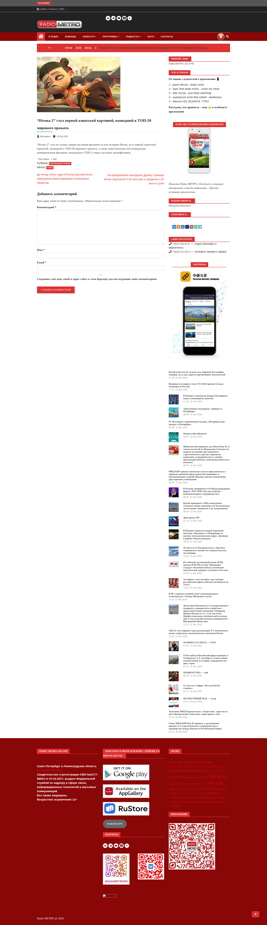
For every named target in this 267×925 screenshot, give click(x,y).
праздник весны (206, 797)
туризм (214, 801)
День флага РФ (191, 517)
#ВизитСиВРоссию (178, 766)
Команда (70, 36)
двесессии (215, 793)
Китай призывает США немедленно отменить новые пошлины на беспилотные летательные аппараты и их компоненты (206, 506)
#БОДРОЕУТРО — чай (195, 672)
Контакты (167, 36)
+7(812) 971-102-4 (181, 251)
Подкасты (132, 36)
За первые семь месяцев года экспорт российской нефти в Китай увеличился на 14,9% (205, 582)
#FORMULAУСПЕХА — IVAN (199, 642)
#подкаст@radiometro (195, 433)
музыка (190, 797)
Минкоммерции (175, 784)
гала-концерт (201, 793)
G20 (224, 771)
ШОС (205, 788)
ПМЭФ (191, 784)
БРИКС (181, 777)
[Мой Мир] (183, 227)
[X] (187, 227)
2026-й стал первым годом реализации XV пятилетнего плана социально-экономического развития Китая (198, 631)
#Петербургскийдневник (213, 766)
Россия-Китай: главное (60, 163)
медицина (181, 798)
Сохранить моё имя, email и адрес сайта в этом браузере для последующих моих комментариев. (97, 279)
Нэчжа (50, 167)
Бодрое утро (192, 777)
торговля (205, 802)
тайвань (197, 801)
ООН (185, 784)
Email (41, 262)
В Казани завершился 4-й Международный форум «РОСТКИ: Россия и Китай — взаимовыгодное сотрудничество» (206, 491)
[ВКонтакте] (174, 227)
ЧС (199, 789)
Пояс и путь (201, 783)
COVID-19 (216, 771)
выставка (189, 793)
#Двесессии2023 (196, 766)
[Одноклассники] (178, 227)
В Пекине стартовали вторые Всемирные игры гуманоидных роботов (205, 397)
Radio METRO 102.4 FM (181, 63)
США (172, 788)
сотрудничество (176, 802)
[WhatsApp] (196, 227)
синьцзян (221, 798)
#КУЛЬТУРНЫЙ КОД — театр (199, 698)
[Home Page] (41, 37)
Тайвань (179, 789)
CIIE (209, 771)
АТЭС (172, 777)
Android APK (115, 823)
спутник (188, 802)
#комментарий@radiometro (188, 770)
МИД (224, 777)
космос (173, 797)
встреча (181, 793)
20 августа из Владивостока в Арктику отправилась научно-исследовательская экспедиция (204, 550)
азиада (173, 793)
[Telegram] (200, 227)
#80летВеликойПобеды (198, 762)
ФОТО (151, 36)
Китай (216, 776)
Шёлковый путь (218, 789)
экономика (174, 805)
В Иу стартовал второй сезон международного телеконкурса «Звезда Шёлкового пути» (193, 595)
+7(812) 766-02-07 (181, 244)
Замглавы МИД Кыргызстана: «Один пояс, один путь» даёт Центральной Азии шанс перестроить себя (198, 712)
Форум (187, 789)
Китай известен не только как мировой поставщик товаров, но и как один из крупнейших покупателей (197, 373)
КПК (201, 777)
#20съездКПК (176, 762)
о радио (53, 36)
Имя (41, 250)
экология (222, 802)
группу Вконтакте (182, 205)
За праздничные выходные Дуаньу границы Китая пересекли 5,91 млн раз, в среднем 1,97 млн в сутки (134, 179)
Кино (206, 777)
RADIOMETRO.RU (49, 770)
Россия (216, 783)
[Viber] (191, 227)
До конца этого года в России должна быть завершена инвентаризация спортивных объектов (65, 178)
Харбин (194, 789)
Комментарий (46, 207)
